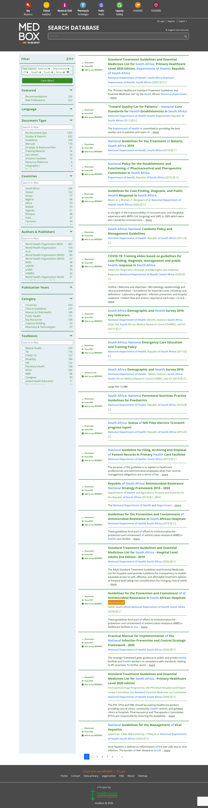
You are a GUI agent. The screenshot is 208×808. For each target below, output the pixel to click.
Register (171, 21)
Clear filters (47, 80)
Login (161, 21)
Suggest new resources (178, 30)
